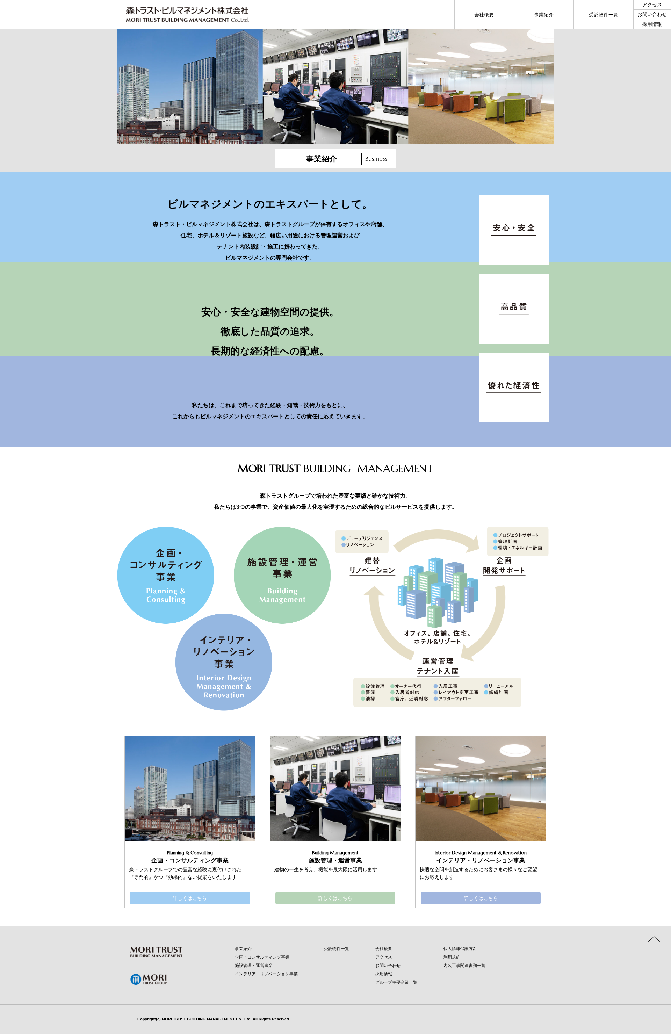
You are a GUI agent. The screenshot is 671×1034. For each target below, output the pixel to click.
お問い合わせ (388, 965)
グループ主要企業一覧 (396, 982)
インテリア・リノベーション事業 (266, 973)
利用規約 (451, 957)
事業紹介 (243, 948)
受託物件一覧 (336, 948)
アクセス (383, 957)
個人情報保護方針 (460, 948)
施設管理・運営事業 (254, 965)
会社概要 (383, 948)
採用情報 (383, 973)
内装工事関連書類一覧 (464, 965)
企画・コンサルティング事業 (262, 957)
